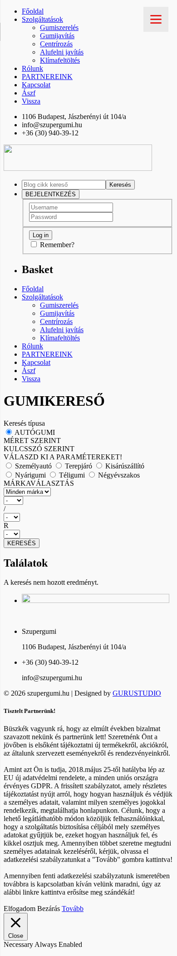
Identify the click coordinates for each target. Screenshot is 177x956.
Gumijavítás (57, 36)
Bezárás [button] (48, 908)
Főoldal (33, 11)
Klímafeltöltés (60, 60)
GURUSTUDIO (137, 693)
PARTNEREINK (47, 76)
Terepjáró (78, 466)
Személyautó (33, 466)
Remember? (57, 245)
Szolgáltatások (42, 19)
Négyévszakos (118, 475)
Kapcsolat (36, 85)
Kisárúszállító (123, 466)
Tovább (73, 908)
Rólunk (32, 68)
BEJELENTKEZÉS (50, 194)
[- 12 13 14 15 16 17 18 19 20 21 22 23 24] (88, 534)
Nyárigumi (30, 475)
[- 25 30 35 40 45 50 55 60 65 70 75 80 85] (88, 517)
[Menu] (155, 19)
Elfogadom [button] (19, 908)
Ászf (28, 93)
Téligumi (72, 475)
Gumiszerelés (59, 27)
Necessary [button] (19, 944)
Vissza (31, 101)
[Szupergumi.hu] (78, 168)
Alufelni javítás (62, 52)
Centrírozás (56, 44)
